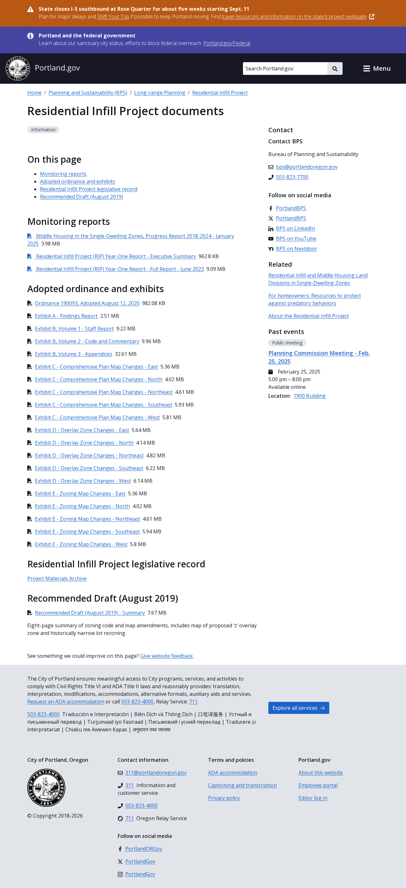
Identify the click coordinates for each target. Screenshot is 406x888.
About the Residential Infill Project (308, 315)
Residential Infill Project (220, 92)
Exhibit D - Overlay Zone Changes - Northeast (89, 455)
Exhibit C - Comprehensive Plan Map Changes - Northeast (104, 391)
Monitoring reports (63, 173)
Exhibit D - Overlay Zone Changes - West (83, 480)
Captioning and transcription (242, 785)
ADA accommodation (232, 772)
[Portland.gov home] (42, 68)
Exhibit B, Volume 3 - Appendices (73, 353)
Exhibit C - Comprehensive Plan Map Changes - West (97, 417)
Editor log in (312, 797)
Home (34, 92)
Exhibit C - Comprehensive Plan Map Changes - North (98, 379)
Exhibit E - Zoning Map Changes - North (82, 506)
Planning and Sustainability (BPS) (88, 92)
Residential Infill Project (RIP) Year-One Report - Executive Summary (111, 256)
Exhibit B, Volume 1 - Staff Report (74, 328)
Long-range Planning (159, 92)
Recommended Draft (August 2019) (81, 196)
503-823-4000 (137, 701)
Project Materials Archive (57, 578)
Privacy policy (224, 797)
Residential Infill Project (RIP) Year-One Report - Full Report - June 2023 (115, 268)
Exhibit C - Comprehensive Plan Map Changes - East (96, 366)
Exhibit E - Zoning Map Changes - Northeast (87, 518)
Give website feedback (166, 655)
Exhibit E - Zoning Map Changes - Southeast (87, 531)
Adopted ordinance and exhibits (77, 181)
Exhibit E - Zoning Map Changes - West (81, 544)
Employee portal (317, 785)
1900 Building (309, 395)
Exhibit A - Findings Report (66, 315)
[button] (377, 68)
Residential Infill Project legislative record (88, 189)
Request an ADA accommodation (65, 701)
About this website (320, 772)
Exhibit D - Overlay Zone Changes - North (84, 442)
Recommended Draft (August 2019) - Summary (90, 612)
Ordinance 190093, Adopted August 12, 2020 (87, 303)
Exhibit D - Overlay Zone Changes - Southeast (89, 468)
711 (193, 701)
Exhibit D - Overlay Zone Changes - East (82, 430)
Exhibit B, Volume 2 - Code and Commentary (87, 341)
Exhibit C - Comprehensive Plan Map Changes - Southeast (103, 404)
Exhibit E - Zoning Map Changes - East (80, 493)
